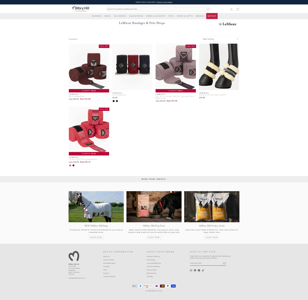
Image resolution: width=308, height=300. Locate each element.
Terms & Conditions (153, 266)
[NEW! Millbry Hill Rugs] (96, 206)
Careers (106, 273)
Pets (171, 16)
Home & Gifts (185, 16)
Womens (97, 16)
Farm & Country (156, 16)
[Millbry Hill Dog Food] (154, 206)
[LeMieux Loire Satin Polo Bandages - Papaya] (70, 165)
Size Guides (151, 260)
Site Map (150, 276)
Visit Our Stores (108, 260)
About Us (106, 256)
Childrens (120, 16)
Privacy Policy (152, 270)
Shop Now (96, 237)
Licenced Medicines (154, 263)
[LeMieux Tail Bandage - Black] (113, 101)
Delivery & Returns (153, 256)
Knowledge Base (109, 263)
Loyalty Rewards (109, 276)
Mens (108, 16)
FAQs (105, 270)
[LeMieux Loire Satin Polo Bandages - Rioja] (73, 165)
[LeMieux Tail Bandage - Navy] (117, 101)
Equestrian (136, 16)
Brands (200, 16)
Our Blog (106, 266)
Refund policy (152, 273)
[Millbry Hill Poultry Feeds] (211, 206)
